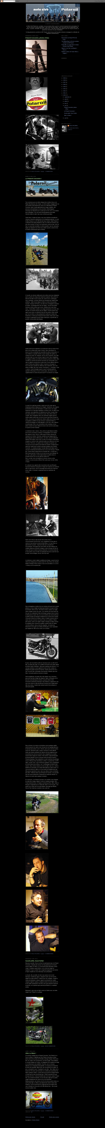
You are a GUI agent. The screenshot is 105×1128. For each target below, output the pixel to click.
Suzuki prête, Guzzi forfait (34, 961)
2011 (64, 93)
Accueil (42, 1117)
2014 (64, 86)
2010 (64, 95)
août (66, 99)
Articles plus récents (30, 1117)
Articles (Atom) (35, 1120)
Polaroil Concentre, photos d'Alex (37, 38)
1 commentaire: (49, 171)
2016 (64, 84)
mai (66, 105)
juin (66, 103)
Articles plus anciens (54, 1117)
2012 (64, 90)
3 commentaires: (49, 1110)
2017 (64, 82)
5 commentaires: (49, 953)
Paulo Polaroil (73, 125)
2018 (64, 80)
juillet (66, 101)
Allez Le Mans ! (30, 1053)
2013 (64, 88)
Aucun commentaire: (50, 1046)
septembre (67, 97)
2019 (64, 78)
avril (66, 118)
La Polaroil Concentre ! (33, 178)
